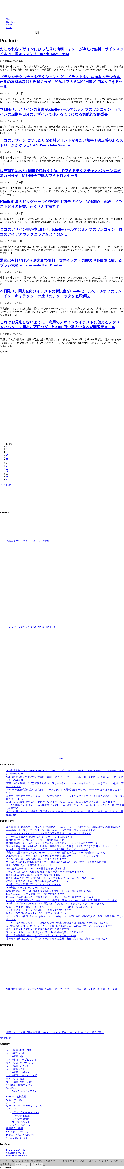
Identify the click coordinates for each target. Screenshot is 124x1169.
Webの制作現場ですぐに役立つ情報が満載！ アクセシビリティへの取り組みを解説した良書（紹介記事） (63, 989)
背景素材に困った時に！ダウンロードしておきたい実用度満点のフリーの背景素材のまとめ (55, 852)
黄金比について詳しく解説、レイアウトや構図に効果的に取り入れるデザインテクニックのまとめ (59, 926)
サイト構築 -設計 (15, 1053)
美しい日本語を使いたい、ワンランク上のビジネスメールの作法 (41, 935)
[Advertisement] (62, 376)
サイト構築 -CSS (15, 1069)
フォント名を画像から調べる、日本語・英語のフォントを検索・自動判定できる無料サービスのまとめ (61, 846)
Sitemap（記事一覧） (17, 1138)
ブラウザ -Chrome (21, 1125)
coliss (62, 758)
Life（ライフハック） (17, 1131)
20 (7, 454)
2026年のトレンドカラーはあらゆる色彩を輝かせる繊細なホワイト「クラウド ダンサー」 (54, 855)
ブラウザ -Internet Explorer (25, 1112)
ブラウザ (11, 1109)
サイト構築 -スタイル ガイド (21, 1075)
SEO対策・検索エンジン (19, 1085)
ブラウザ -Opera (20, 1119)
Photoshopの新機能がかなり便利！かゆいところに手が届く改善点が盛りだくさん (50, 897)
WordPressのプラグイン (24, 1091)
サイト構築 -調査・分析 (19, 1050)
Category (10, 22)
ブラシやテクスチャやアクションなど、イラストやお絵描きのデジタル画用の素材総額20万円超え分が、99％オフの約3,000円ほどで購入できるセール (61, 81)
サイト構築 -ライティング (20, 1062)
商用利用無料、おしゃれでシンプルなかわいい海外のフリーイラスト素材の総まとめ (52, 843)
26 (7, 471)
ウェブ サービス (15, 1099)
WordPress (11, 1088)
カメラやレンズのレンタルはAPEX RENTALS (31, 627)
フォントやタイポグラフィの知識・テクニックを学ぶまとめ (38, 910)
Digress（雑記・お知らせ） (20, 1134)
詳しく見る (37, 1164)
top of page (5, 484)
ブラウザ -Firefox (21, 1115)
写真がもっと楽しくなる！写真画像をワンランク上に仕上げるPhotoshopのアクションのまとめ (57, 922)
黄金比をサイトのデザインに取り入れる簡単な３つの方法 (37, 929)
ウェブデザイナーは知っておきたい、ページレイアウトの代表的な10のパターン (49, 906)
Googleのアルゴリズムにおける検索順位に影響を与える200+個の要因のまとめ (48, 891)
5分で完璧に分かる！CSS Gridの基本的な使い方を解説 (35, 868)
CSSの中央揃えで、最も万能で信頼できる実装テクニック (37, 881)
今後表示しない (22, 1164)
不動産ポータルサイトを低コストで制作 (28, 540)
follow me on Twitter (16, 1150)
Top (8, 19)
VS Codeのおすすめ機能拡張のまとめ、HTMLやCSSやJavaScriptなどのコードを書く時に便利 (56, 862)
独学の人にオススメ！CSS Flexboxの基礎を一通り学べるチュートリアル (45, 871)
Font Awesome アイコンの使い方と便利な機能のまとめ (35, 894)
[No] (44, 1165)
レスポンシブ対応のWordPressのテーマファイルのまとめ (36, 913)
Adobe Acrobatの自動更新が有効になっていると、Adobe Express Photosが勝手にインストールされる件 (60, 802)
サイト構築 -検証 (15, 1078)
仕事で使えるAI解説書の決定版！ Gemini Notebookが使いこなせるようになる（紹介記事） (55, 1032)
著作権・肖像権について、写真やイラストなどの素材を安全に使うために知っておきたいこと (57, 938)
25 (7, 468)
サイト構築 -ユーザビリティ (21, 1059)
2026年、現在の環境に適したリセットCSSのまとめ (33, 884)
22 (7, 460)
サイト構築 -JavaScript (17, 1072)
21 (7, 457)
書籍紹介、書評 (14, 1128)
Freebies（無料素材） (17, 1096)
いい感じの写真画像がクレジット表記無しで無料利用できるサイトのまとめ (47, 849)
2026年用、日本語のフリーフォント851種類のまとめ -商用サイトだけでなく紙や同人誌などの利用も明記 (63, 827)
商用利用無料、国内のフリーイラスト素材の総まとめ (35, 840)
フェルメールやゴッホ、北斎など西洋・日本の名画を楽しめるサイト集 (44, 932)
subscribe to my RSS (16, 1153)
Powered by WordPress (17, 1155)
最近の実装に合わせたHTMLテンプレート (29, 865)
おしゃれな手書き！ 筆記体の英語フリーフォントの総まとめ (39, 836)
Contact (9, 24)
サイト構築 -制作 (15, 1056)
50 (7, 476)
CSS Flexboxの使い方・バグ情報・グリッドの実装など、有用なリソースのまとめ (50, 878)
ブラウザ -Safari (20, 1122)
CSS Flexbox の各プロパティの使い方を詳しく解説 (33, 875)
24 (7, 465)
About (9, 27)
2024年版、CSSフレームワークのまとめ (27, 887)
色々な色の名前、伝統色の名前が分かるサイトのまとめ (36, 859)
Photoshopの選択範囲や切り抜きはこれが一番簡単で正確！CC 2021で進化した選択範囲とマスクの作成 (61, 900)
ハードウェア (13, 1103)
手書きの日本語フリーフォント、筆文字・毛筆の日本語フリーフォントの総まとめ (51, 830)
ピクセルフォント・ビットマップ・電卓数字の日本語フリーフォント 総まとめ (48, 833)
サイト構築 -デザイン (17, 1066)
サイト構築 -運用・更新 (19, 1082)
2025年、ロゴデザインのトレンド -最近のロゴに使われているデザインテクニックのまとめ (55, 903)
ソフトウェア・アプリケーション (24, 1106)
